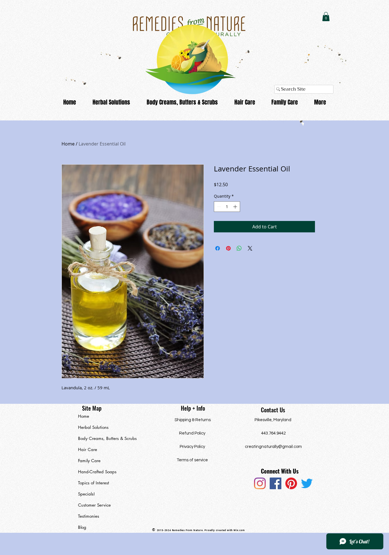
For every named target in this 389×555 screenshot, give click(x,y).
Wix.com (239, 530)
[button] (326, 16)
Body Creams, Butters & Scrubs (104, 438)
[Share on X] (250, 248)
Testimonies (88, 516)
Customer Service (94, 505)
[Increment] (235, 207)
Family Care (89, 460)
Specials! (86, 494)
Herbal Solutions (93, 427)
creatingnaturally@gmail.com (273, 447)
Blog (82, 527)
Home (68, 144)
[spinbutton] (227, 207)
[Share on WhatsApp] (239, 248)
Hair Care (87, 449)
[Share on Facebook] (217, 248)
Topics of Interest (93, 483)
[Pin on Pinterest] (228, 248)
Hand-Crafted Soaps (97, 471)
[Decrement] (218, 207)
